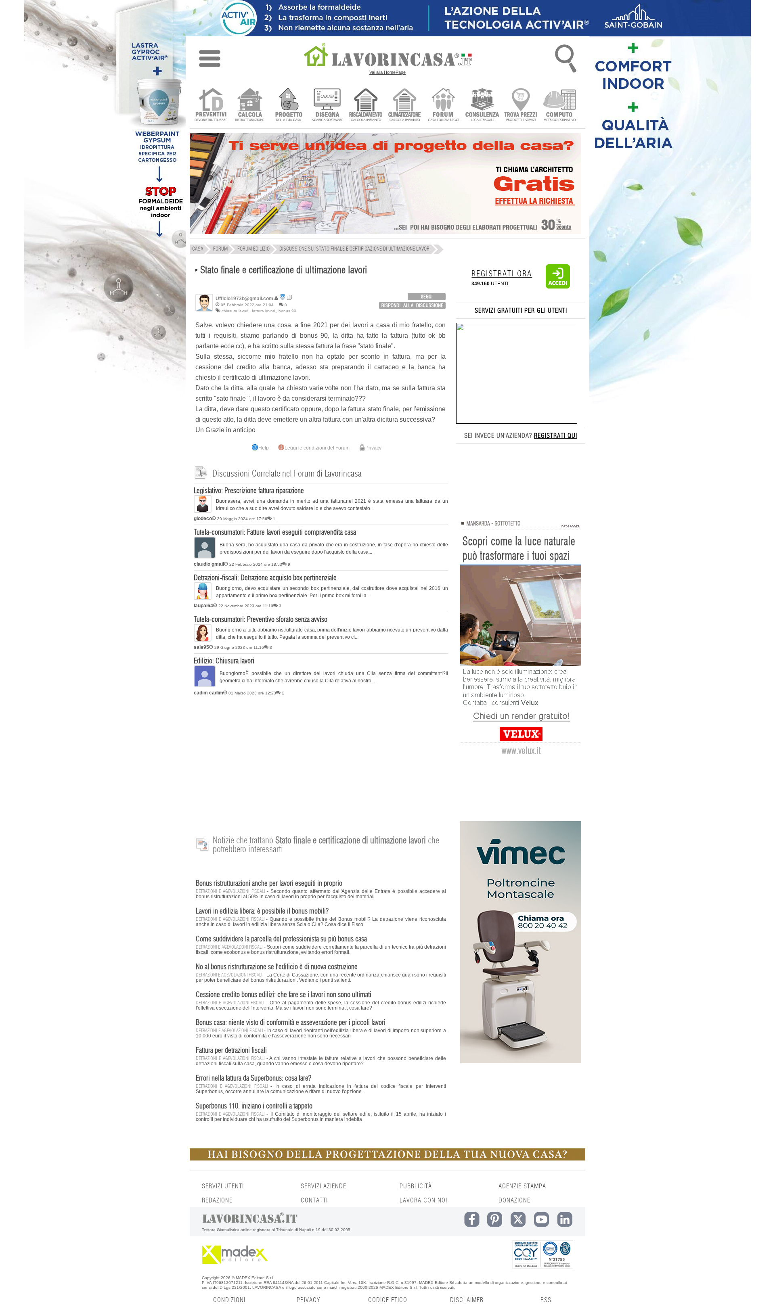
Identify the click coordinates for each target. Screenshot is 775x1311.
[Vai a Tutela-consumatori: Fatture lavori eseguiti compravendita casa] (205, 557)
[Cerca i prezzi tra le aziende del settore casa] (520, 105)
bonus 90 (287, 311)
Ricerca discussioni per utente (289, 297)
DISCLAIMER (467, 1300)
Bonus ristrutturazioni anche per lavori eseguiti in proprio (269, 883)
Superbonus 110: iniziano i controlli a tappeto (254, 1106)
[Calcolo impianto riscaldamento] (365, 105)
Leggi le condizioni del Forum (317, 448)
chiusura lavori (235, 311)
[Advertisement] (321, 761)
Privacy (373, 448)
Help (263, 448)
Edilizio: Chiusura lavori (224, 661)
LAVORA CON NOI (423, 1200)
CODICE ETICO (387, 1300)
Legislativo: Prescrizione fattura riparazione (249, 491)
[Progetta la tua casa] (387, 1159)
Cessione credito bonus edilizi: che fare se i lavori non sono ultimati (283, 995)
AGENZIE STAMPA (522, 1186)
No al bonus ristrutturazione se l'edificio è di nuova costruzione (277, 967)
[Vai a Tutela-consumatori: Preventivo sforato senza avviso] (203, 640)
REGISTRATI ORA (501, 274)
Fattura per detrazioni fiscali (231, 1050)
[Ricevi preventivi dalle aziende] (210, 105)
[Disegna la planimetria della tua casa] (327, 105)
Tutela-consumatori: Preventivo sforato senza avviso (260, 619)
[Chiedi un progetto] (288, 105)
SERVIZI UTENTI (223, 1186)
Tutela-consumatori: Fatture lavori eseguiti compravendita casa (275, 532)
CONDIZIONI (229, 1300)
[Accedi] (558, 287)
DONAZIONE (514, 1200)
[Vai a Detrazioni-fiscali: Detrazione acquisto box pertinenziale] (203, 598)
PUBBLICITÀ (416, 1186)
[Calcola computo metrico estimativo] (559, 105)
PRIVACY (308, 1300)
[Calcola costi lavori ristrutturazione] (249, 105)
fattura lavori (263, 311)
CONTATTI (314, 1200)
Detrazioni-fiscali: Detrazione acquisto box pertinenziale (265, 578)
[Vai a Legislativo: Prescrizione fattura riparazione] (203, 511)
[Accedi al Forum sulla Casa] (443, 105)
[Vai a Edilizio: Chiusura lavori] (205, 685)
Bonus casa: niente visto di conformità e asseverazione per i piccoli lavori (290, 1023)
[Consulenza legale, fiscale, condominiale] (482, 105)
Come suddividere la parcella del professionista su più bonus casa (281, 939)
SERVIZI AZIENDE (323, 1186)
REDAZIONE (217, 1200)
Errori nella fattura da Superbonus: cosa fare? (253, 1078)
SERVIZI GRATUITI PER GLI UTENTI (521, 310)
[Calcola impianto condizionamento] (404, 105)
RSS (545, 1300)
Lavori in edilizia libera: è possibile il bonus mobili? (262, 911)
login (427, 296)
